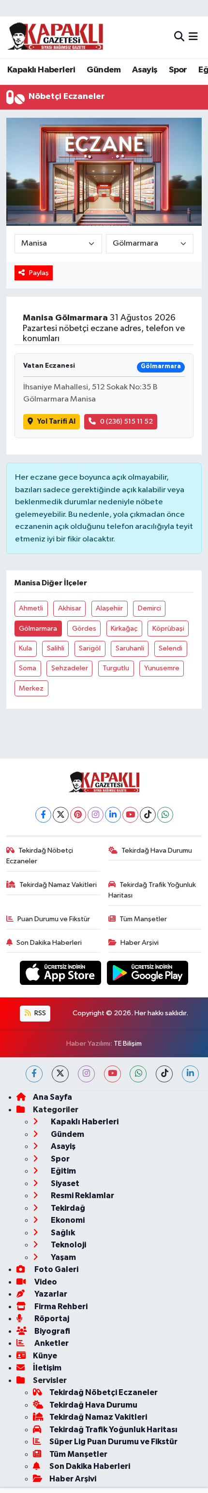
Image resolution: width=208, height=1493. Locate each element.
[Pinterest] (78, 815)
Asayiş (144, 70)
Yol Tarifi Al (56, 421)
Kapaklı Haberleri (41, 70)
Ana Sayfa (52, 1097)
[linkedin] (190, 1073)
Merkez (31, 688)
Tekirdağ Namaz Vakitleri (58, 884)
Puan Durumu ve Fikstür (53, 919)
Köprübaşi (168, 628)
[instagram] (86, 1073)
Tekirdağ (67, 1208)
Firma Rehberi (60, 1306)
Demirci (149, 608)
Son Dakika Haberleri (49, 942)
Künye (45, 1356)
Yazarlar (50, 1294)
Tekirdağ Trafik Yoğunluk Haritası (152, 890)
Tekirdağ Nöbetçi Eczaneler (40, 856)
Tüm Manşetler (143, 919)
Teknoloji (67, 1245)
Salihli (55, 648)
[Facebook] (43, 815)
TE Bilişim (128, 1043)
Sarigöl (90, 648)
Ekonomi (67, 1220)
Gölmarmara (38, 628)
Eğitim (62, 1171)
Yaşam (62, 1257)
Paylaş (39, 272)
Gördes (84, 628)
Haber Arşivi (139, 942)
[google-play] (148, 975)
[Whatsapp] (165, 815)
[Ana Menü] (193, 37)
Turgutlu (116, 668)
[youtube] (112, 1073)
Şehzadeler (69, 668)
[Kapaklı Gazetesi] (55, 36)
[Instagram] (96, 815)
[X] (61, 815)
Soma (27, 668)
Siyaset (64, 1183)
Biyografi (51, 1331)
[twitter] (60, 1073)
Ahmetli (31, 608)
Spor (178, 70)
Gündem (103, 70)
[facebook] (34, 1073)
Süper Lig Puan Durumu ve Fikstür (113, 1442)
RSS (39, 1013)
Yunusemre (161, 668)
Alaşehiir (109, 608)
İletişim (47, 1368)
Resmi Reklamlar (81, 1195)
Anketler (51, 1343)
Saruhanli (130, 648)
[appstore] (61, 975)
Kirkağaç (124, 628)
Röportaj (51, 1318)
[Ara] (179, 37)
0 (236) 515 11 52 (126, 421)
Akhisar (69, 608)
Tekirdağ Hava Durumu (156, 850)
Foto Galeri (55, 1269)
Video (45, 1282)
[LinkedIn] (113, 815)
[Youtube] (130, 815)
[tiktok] (164, 1073)
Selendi (170, 648)
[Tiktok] (148, 815)
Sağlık (62, 1233)
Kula (25, 648)
